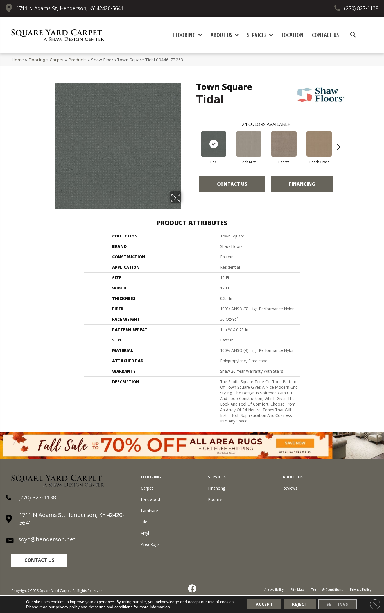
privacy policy (68, 607)
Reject (300, 604)
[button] (39, 560)
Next (339, 138)
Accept (264, 604)
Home (18, 59)
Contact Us (232, 184)
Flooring (36, 59)
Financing (302, 184)
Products (77, 59)
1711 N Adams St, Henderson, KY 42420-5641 (69, 8)
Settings (337, 604)
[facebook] (192, 588)
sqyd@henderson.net (46, 539)
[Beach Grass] (319, 144)
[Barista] (284, 144)
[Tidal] (214, 144)
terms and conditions (113, 607)
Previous (193, 138)
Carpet (57, 59)
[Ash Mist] (249, 144)
